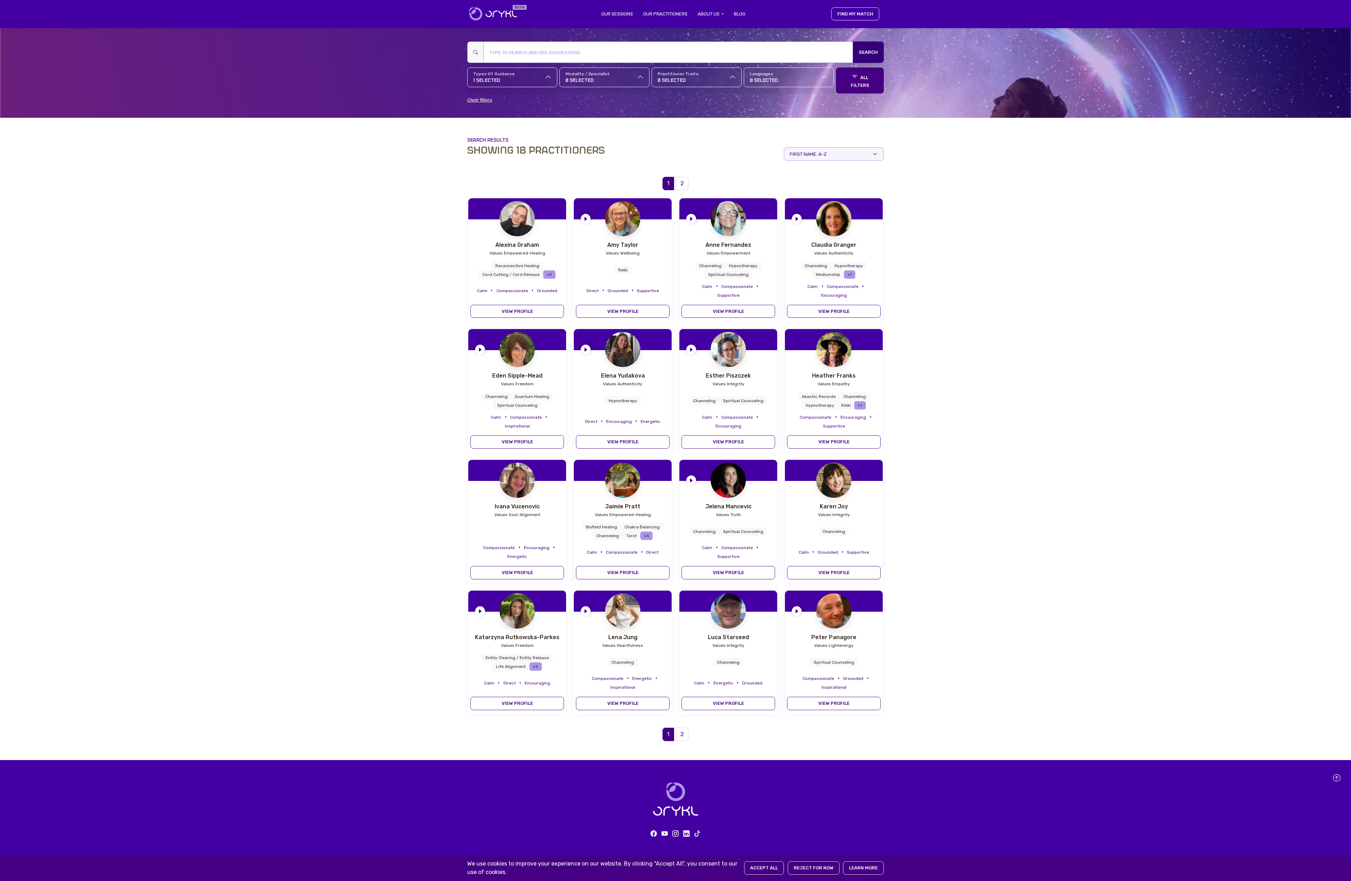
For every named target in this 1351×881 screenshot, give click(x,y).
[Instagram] (675, 834)
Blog (740, 14)
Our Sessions (617, 14)
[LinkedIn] (686, 834)
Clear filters (479, 100)
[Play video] (586, 217)
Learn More (863, 867)
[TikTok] (697, 834)
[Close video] (661, 206)
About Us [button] (709, 14)
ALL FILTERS (860, 81)
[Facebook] (654, 834)
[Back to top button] (1336, 778)
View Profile (517, 311)
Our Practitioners (665, 14)
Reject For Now (813, 867)
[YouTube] (664, 834)
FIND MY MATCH (855, 14)
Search (868, 52)
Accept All (764, 867)
